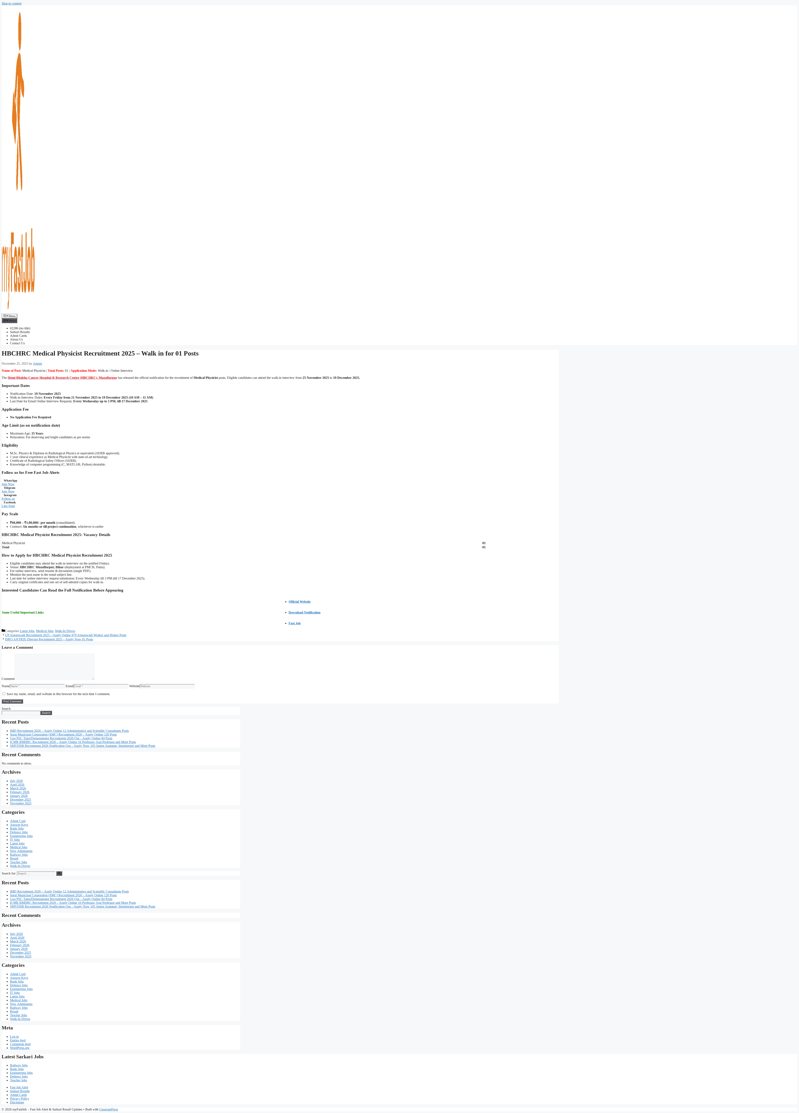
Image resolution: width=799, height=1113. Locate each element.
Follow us (8, 498)
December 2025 (20, 799)
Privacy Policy (19, 1098)
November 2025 (20, 803)
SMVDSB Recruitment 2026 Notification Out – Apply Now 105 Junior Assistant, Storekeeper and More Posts (82, 745)
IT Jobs (15, 839)
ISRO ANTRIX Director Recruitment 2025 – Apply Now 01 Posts (49, 639)
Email (69, 686)
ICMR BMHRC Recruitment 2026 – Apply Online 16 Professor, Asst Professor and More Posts (73, 742)
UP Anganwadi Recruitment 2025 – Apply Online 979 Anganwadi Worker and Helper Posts (65, 635)
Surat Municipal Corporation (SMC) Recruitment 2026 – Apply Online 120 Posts (63, 734)
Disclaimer (17, 1102)
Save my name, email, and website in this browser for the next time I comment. (58, 694)
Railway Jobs (19, 854)
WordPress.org (19, 1048)
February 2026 (19, 792)
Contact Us (17, 343)
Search (6, 708)
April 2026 (17, 784)
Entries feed (18, 1040)
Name (6, 686)
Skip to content (11, 3)
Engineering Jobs (21, 836)
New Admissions (21, 851)
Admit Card (18, 821)
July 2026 (16, 781)
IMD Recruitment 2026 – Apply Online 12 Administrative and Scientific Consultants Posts (69, 731)
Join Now (8, 484)
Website (134, 686)
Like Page (8, 506)
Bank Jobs (17, 828)
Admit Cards (18, 335)
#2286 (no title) (20, 328)
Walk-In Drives (65, 631)
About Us (16, 339)
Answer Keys (19, 824)
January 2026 (19, 796)
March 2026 (18, 788)
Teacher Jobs (18, 862)
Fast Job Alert (19, 1087)
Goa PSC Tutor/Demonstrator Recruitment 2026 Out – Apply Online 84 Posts (61, 738)
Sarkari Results (20, 332)
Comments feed (20, 1044)
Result (14, 858)
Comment (8, 679)
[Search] (59, 873)
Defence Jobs (19, 832)
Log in (14, 1036)
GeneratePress (108, 1109)
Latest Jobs (27, 631)
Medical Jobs (44, 631)
